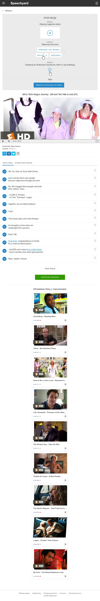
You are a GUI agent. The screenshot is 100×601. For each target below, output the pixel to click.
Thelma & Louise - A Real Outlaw (46, 476)
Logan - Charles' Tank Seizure (45, 540)
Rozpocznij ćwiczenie (50, 277)
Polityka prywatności (50, 593)
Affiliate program (24, 593)
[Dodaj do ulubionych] (4, 154)
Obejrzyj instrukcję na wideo (49, 85)
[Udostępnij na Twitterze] (13, 154)
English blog (37, 593)
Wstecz (8, 11)
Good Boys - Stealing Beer (44, 316)
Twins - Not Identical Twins (44, 348)
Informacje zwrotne (75, 593)
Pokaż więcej (50, 268)
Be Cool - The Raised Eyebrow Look (48, 572)
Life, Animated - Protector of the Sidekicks (50, 412)
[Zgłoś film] (18, 154)
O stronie (63, 593)
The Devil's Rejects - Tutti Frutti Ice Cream (50, 508)
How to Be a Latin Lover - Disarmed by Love (50, 380)
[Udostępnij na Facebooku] (9, 154)
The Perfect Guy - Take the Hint (46, 444)
